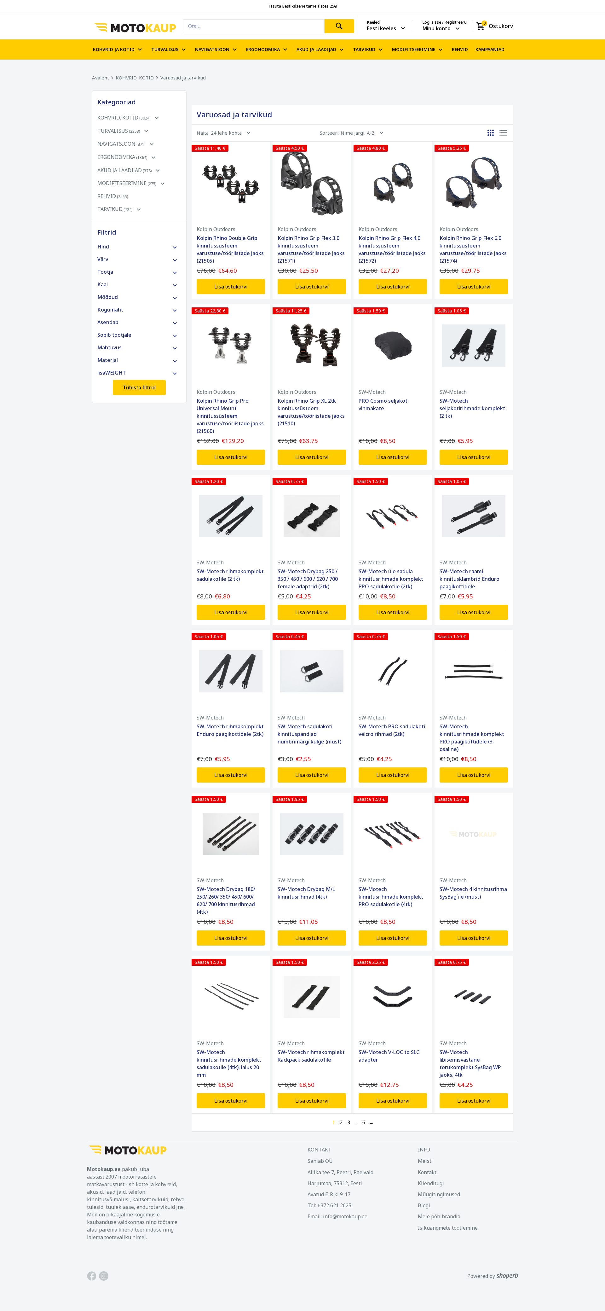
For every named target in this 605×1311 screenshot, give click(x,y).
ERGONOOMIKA (263, 49)
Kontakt (427, 1172)
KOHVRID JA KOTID (114, 49)
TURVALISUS (164, 49)
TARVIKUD (364, 49)
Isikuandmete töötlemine (448, 1227)
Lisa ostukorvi (231, 286)
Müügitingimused (439, 1194)
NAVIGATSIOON (212, 49)
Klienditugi (431, 1183)
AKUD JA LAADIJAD (316, 49)
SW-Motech (372, 391)
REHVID (460, 49)
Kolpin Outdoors (216, 229)
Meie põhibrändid (439, 1216)
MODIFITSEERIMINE (413, 49)
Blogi (424, 1205)
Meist (424, 1160)
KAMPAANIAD (489, 49)
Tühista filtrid (139, 387)
